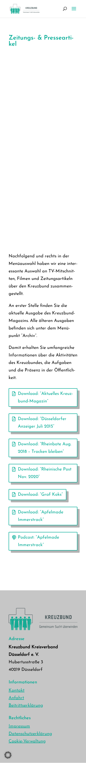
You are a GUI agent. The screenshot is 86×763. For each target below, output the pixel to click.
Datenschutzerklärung (30, 734)
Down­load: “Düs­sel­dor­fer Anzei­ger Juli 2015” (42, 423)
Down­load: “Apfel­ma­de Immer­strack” (40, 516)
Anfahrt (16, 698)
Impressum (19, 726)
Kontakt (16, 690)
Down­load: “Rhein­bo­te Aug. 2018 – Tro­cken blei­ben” (44, 448)
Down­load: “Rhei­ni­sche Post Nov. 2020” (44, 473)
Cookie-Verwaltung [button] (27, 741)
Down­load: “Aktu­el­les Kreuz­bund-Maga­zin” (45, 397)
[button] (8, 755)
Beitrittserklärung (26, 705)
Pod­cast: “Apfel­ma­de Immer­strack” (38, 541)
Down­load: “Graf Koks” (40, 494)
